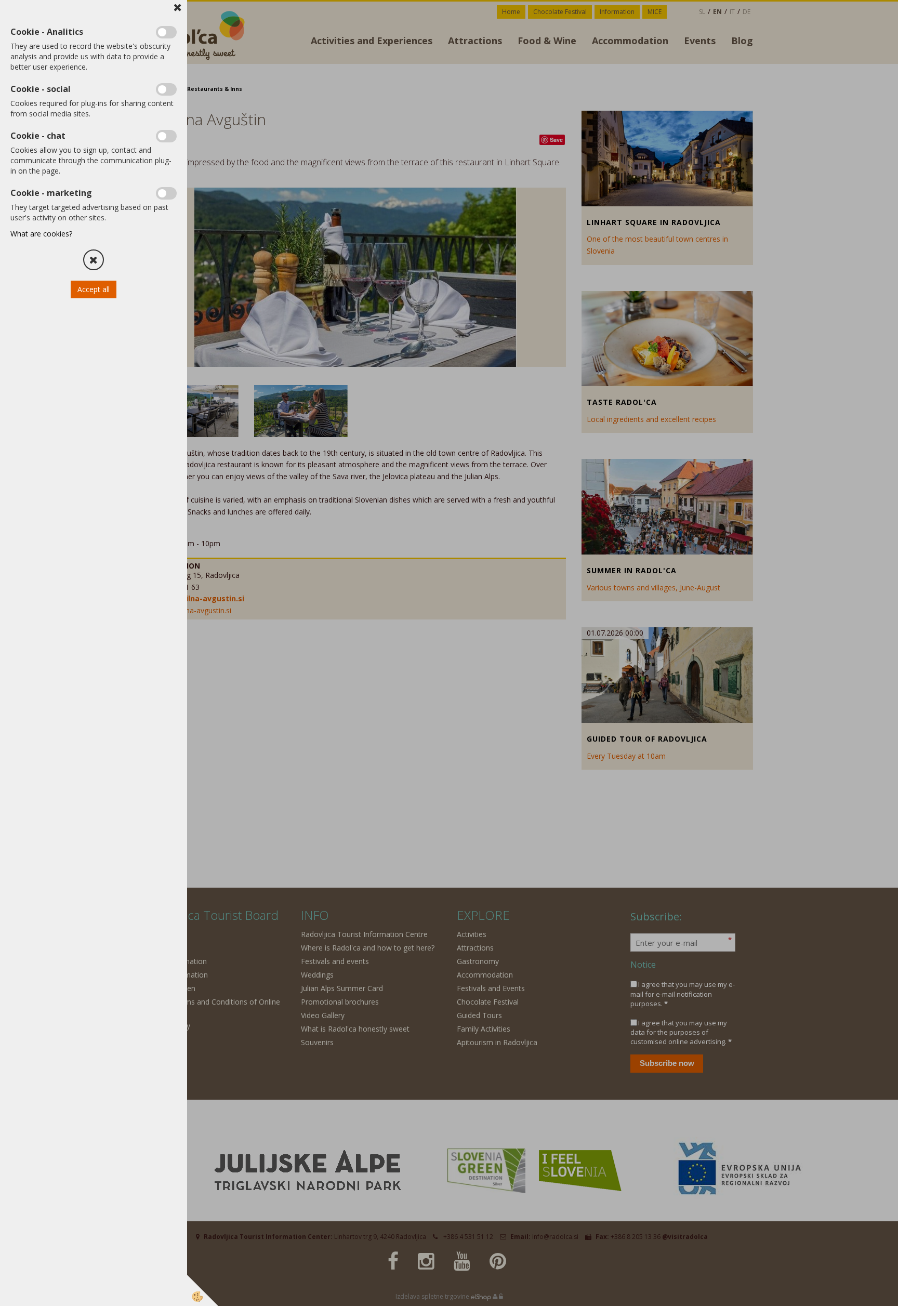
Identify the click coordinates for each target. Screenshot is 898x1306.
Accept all (93, 289)
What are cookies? (41, 234)
